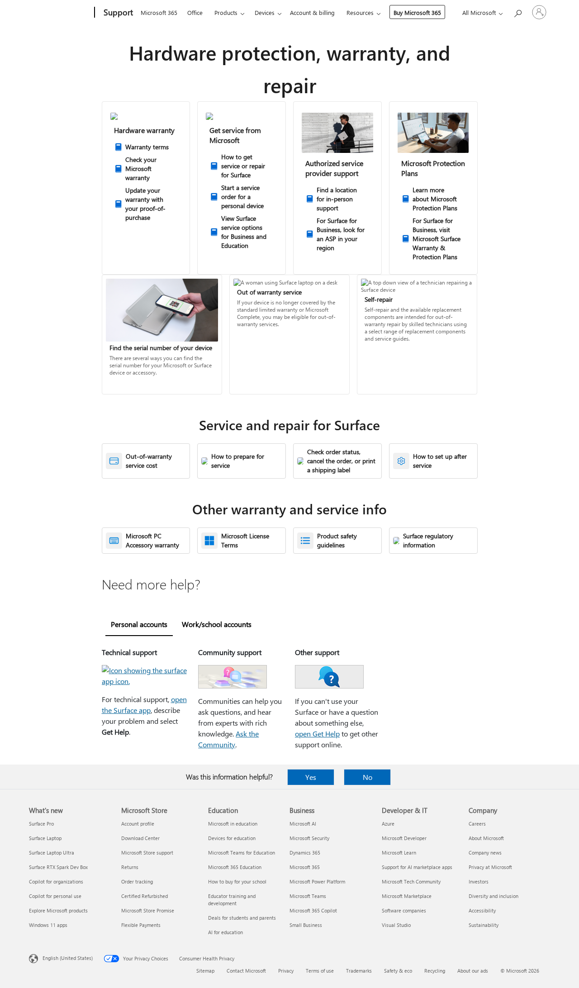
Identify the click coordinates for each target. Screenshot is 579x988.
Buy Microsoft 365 (417, 12)
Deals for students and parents (242, 917)
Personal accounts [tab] (139, 624)
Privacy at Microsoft (490, 867)
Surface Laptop (45, 838)
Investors (479, 881)
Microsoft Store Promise (147, 910)
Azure (388, 823)
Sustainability (483, 925)
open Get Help (317, 733)
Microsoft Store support (147, 852)
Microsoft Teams (308, 896)
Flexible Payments (141, 925)
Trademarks (359, 970)
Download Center (140, 838)
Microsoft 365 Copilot (313, 910)
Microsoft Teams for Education (241, 852)
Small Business (306, 925)
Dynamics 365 (305, 852)
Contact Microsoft (246, 970)
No (367, 777)
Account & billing (312, 12)
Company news (485, 852)
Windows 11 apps (48, 925)
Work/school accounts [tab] (217, 624)
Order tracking (137, 881)
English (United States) (68, 958)
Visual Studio (396, 925)
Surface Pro (41, 823)
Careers (477, 823)
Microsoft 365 (159, 12)
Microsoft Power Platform (317, 881)
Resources (360, 12)
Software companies (404, 910)
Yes (310, 777)
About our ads (472, 970)
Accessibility (482, 910)
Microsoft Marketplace (407, 896)
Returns (129, 867)
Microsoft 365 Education (234, 867)
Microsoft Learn (399, 852)
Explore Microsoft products (58, 910)
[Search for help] (517, 11)
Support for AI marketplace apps (417, 867)
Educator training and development (232, 900)
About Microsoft (486, 838)
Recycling (434, 970)
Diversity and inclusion (493, 896)
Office (195, 12)
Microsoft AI (303, 823)
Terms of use (320, 970)
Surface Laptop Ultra (51, 852)
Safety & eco (398, 970)
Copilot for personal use (55, 896)
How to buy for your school (237, 881)
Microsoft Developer (404, 838)
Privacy (286, 970)
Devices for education (232, 838)
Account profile (137, 823)
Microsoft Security (309, 838)
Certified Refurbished (144, 896)
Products (225, 12)
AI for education (225, 932)
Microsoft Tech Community (411, 881)
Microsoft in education (232, 823)
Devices (265, 12)
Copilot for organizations (56, 881)
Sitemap (205, 970)
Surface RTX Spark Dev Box (58, 867)
